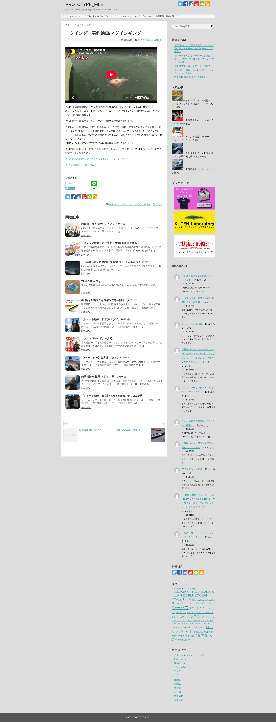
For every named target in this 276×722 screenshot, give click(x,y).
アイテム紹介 (144, 40)
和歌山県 (198, 631)
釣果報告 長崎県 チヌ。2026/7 (189, 77)
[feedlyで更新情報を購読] (202, 3)
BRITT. (185, 588)
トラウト (209, 613)
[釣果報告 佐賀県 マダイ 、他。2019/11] (72, 382)
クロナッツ (188, 603)
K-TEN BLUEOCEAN (192, 595)
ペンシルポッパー (207, 620)
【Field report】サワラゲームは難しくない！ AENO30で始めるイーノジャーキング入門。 (194, 58)
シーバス (180, 607)
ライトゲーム (182, 627)
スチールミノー (198, 608)
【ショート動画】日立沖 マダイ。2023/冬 (105, 319)
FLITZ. (174, 596)
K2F (175, 599)
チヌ (203, 613)
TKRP (194, 600)
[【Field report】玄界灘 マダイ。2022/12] (72, 363)
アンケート (180, 671)
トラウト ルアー (179, 617)
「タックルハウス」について (127, 16)
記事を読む (86, 235)
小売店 (177, 683)
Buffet (192, 588)
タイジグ (113, 204)
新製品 (177, 688)
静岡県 (181, 640)
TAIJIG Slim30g (90, 281)
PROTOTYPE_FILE (84, 4)
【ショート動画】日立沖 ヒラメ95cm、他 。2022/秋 (111, 395)
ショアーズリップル (202, 603)
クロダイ (179, 603)
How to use (180, 663)
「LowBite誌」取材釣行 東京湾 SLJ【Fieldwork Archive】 (116, 262)
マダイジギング (142, 204)
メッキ (197, 623)
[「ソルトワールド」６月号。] (72, 344)
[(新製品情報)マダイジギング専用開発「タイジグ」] (72, 306)
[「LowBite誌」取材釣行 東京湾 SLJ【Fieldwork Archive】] (72, 268)
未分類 (177, 692)
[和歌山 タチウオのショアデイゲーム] (72, 230)
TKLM (187, 599)
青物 (198, 635)
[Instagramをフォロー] (191, 3)
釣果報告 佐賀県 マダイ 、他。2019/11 (103, 376)
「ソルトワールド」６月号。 (98, 338)
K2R (180, 600)
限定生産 (178, 700)
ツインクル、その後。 (193, 324)
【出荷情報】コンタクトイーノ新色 (192, 66)
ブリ (184, 620)
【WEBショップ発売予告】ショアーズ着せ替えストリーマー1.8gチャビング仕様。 (194, 48)
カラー (177, 675)
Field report (148, 16)
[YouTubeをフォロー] (196, 3)
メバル (204, 623)
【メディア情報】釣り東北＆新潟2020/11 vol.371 (110, 243)
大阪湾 (206, 631)
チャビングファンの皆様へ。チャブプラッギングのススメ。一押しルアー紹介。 (192, 104)
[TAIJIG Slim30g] (72, 287)
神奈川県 (182, 635)
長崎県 (191, 635)
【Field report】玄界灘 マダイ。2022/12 (105, 357)
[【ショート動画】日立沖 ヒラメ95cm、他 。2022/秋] (72, 401)
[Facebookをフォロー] (185, 3)
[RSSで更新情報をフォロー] (207, 3)
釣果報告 (157, 40)
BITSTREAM (177, 589)
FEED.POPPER (182, 591)
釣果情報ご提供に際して (167, 16)
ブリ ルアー (193, 620)
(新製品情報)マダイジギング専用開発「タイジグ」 (110, 300)
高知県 (187, 640)
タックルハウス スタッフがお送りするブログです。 (87, 16)
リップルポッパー (196, 627)
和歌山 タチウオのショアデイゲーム (103, 223)
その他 (177, 679)
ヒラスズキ (195, 616)
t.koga (158, 204)
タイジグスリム (194, 613)
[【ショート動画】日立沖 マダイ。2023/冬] (72, 325)
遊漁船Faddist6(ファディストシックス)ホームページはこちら (97, 159)
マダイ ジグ (126, 204)
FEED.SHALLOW (203, 591)
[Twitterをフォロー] (180, 3)
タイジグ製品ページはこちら (80, 165)
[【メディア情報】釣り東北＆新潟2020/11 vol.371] (72, 249)
